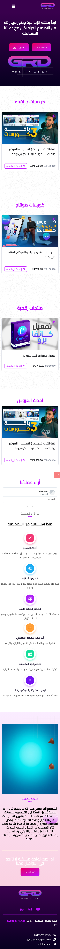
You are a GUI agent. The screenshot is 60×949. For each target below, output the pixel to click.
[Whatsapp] (22, 909)
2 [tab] (31, 173)
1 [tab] (35, 173)
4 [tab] (24, 173)
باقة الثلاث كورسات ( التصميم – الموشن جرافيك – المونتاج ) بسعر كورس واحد (31, 151)
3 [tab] (27, 173)
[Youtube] (38, 909)
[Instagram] (30, 909)
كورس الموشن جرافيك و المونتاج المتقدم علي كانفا (31, 255)
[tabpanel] (30, 141)
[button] (21, 6)
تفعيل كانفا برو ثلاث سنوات (39, 355)
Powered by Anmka (15, 921)
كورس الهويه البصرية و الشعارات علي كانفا (33, 446)
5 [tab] (22, 468)
